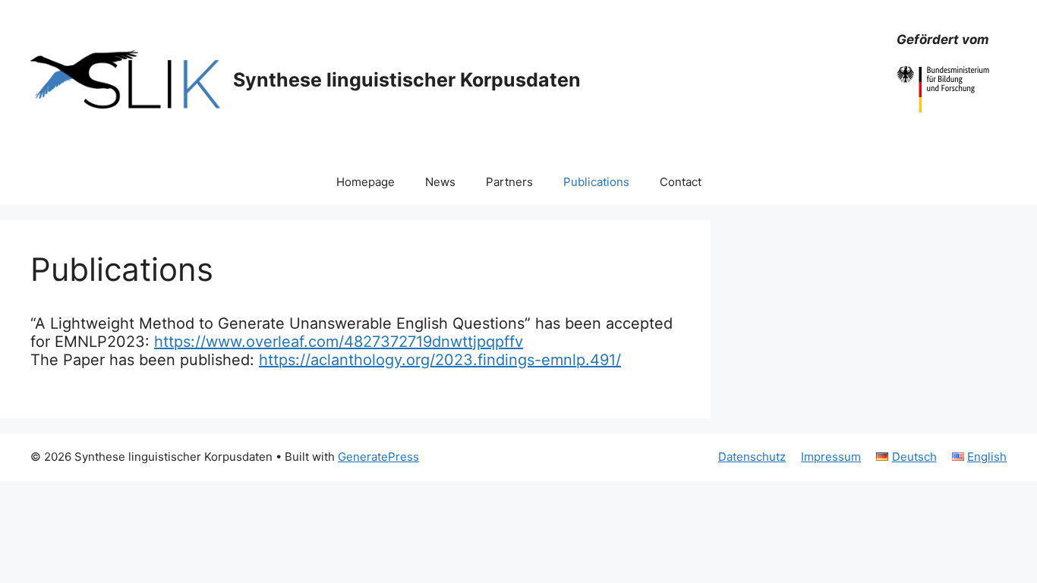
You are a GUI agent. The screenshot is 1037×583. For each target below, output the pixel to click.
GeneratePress (378, 456)
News (440, 182)
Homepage (365, 182)
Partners (509, 182)
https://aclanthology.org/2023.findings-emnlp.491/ (440, 360)
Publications (596, 182)
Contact (680, 182)
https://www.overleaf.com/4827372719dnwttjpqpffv (338, 341)
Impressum (831, 456)
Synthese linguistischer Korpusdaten (407, 79)
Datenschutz (752, 456)
